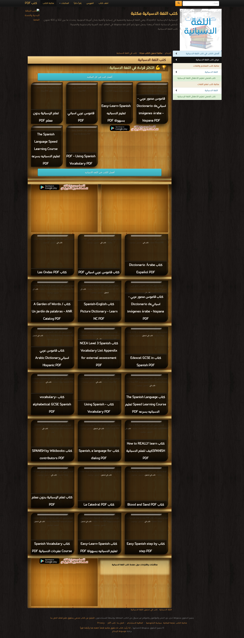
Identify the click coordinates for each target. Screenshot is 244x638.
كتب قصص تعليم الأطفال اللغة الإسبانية (196, 78)
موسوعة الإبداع (119, 631)
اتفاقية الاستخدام (134, 623)
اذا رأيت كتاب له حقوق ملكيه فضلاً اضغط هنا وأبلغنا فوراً (105, 628)
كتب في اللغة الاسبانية (127, 53)
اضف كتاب (103, 3)
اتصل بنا (120, 623)
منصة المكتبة (169, 623)
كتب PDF (31, 3)
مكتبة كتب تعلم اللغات (208, 84)
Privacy (101, 623)
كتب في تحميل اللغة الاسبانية (144, 610)
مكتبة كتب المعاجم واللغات (206, 66)
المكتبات (65, 3)
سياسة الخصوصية (154, 623)
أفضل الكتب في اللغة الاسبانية (100, 172)
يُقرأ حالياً (77, 3)
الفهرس (90, 3)
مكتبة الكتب (48, 3)
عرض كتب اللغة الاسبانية (207, 60)
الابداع (168, 53)
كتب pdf (112, 623)
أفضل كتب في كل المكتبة (99, 77)
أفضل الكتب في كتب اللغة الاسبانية (202, 54)
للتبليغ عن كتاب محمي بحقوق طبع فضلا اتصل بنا (72, 618)
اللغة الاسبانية (211, 72)
